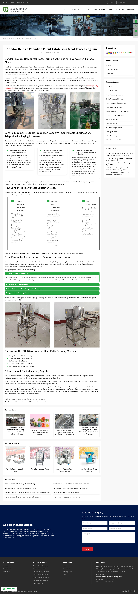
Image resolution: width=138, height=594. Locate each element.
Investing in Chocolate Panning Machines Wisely (20, 484)
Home (66, 9)
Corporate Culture (112, 69)
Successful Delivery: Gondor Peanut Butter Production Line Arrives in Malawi (28, 492)
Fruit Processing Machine (114, 107)
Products (86, 9)
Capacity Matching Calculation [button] (19, 273)
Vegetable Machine (112, 123)
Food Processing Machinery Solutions (19, 38)
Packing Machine (111, 132)
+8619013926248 (9, 2)
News (111, 9)
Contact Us (131, 9)
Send (87, 549)
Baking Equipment (112, 119)
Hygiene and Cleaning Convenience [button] (21, 293)
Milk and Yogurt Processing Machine (118, 111)
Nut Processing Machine (114, 128)
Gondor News (67, 569)
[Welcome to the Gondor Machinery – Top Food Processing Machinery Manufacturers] (15, 9)
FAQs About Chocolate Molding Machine (66, 492)
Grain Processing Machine (114, 99)
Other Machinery (111, 136)
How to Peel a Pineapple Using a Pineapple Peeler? (20, 488)
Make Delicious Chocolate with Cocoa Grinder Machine (71, 488)
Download (120, 9)
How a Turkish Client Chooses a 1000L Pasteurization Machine (27, 402)
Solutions (75, 9)
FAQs (64, 575)
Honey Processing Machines (115, 115)
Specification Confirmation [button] (18, 285)
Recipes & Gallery (99, 9)
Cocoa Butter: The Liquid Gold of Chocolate (67, 497)
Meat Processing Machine (114, 95)
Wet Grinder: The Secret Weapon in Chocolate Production (72, 484)
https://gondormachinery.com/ (112, 577)
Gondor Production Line (114, 87)
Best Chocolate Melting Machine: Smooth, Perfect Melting (23, 497)
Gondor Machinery (20, 591)
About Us (109, 65)
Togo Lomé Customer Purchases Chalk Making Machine (28, 399)
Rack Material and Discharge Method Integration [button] (26, 289)
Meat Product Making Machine (116, 103)
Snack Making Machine (113, 91)
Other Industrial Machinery (115, 140)
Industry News (67, 572)
